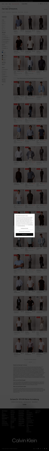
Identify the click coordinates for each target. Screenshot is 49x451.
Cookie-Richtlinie (30, 224)
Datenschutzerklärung (21, 225)
